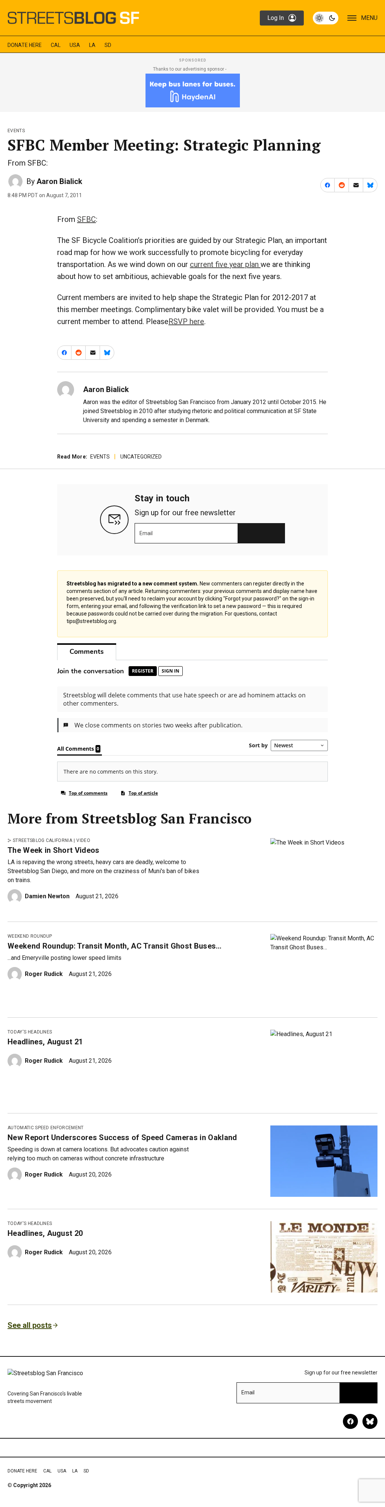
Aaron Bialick (59, 181)
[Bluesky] (369, 1421)
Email (146, 533)
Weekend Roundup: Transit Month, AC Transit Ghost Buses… (115, 945)
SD (108, 45)
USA (75, 45)
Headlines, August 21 (45, 1041)
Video (83, 840)
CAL (56, 45)
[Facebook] (350, 1421)
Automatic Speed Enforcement (46, 1127)
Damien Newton (47, 896)
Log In (275, 17)
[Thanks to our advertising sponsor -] (193, 90)
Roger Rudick (44, 974)
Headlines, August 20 (45, 1233)
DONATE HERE (25, 45)
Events (16, 130)
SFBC (86, 219)
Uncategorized (141, 457)
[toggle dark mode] (325, 18)
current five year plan (225, 264)
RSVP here (186, 321)
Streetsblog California (42, 840)
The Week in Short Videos (54, 850)
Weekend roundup (30, 936)
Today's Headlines (30, 1032)
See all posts (30, 1325)
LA (92, 45)
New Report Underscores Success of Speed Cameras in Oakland (122, 1137)
